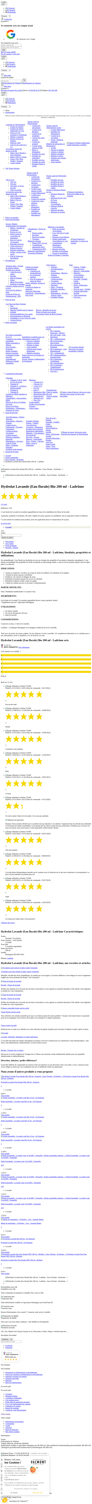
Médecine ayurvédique (56, 227)
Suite (71, 265)
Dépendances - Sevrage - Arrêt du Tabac (59, 294)
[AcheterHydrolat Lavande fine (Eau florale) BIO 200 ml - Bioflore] (46, 1256)
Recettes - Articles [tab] (11, 548)
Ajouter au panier (7, 537)
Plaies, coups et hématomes (31, 444)
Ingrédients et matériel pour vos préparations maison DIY (33, 338)
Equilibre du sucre (38, 154)
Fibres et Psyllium (12, 406)
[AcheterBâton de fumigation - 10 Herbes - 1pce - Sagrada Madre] (22, 1219)
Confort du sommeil (36, 143)
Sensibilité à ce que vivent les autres (23, 318)
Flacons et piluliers (57, 150)
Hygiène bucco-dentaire (34, 429)
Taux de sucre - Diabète (82, 289)
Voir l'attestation (24, 647)
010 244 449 (52, 90)
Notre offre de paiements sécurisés (17, 1402)
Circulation (55, 281)
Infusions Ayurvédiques (56, 203)
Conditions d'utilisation (13, 1398)
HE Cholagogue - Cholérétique (56, 360)
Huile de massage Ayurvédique (58, 230)
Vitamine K (14, 392)
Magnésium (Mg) (40, 394)
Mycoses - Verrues (32, 437)
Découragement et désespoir (20, 316)
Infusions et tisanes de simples (16, 1376)
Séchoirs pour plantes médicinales (58, 159)
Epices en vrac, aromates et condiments (18, 134)
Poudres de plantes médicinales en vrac (17, 130)
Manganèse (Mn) (40, 392)
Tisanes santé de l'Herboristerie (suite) (53, 127)
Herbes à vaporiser (16, 137)
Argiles (53, 148)
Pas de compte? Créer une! (10, 54)
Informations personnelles (14, 1422)
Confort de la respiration (36, 135)
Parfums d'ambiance (17, 250)
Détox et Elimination (36, 151)
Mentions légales (11, 1396)
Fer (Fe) (36, 388)
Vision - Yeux (50, 446)
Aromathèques (11, 359)
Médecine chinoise (34, 241)
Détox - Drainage (57, 287)
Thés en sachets (15, 190)
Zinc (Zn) (37, 400)
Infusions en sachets (58, 212)
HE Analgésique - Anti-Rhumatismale (58, 350)
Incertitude (14, 308)
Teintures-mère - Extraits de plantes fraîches (14, 267)
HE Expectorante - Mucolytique (57, 342)
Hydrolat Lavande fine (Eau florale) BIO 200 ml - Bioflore (22, 1260)
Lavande (8, 527)
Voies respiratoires (80, 295)
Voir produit (5, 1096)
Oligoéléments (51, 390)
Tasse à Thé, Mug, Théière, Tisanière (16, 160)
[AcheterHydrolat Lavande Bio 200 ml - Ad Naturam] (18, 1239)
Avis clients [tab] (9, 544)
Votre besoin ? (51, 265)
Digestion (54, 285)
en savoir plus (6, 523)
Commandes (9, 1424)
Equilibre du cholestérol (36, 157)
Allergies (54, 267)
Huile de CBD (15, 143)
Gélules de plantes (31, 267)
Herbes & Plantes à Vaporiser (58, 255)
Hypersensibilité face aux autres (21, 314)
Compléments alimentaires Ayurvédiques (57, 245)
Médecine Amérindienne (36, 251)
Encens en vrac (15, 232)
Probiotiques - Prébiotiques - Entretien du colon (16, 409)
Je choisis (14, 1493)
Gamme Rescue (15, 320)
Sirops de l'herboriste (32, 291)
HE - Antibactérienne (57, 339)
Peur (11, 306)
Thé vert (13, 182)
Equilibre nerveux (38, 160)
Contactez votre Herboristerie (15, 1410)
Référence (5, 508)
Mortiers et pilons (57, 156)
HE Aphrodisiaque (57, 363)
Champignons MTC (39, 249)
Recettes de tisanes (8, 90)
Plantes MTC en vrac (39, 243)
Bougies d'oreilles (58, 249)
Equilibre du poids (38, 162)
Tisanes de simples (16, 127)
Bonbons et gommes (17, 284)
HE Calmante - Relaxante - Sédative (57, 332)
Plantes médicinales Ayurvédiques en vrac (60, 240)
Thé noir (13, 184)
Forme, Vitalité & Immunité (57, 141)
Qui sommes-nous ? (12, 1400)
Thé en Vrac (10, 180)
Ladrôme (10, 958)
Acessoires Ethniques (35, 253)
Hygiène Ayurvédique (60, 251)
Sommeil (77, 283)
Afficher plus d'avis (8, 923)
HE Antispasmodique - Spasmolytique (58, 356)
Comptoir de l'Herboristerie (15, 125)
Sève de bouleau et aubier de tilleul (36, 280)
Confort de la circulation (55, 137)
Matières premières (57, 154)
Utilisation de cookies (13, 1406)
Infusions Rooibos (57, 210)
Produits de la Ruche (13, 270)
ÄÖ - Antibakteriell (57, 353)
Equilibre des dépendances (55, 133)
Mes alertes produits (12, 1432)
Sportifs (48, 432)
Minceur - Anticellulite (82, 271)
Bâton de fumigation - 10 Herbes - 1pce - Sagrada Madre (21, 1223)
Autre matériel (56, 162)
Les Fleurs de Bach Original (16, 304)
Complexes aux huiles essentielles (13, 340)
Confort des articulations (36, 127)
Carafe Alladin (15, 163)
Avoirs (7, 1426)
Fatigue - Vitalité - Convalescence (80, 268)
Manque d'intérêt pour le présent (21, 310)
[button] (4, 1500)
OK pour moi (37, 1493)
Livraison (8, 1394)
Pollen (12, 280)
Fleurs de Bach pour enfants (46, 312)
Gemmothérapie (31, 269)
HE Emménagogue (57, 369)
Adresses (8, 1428)
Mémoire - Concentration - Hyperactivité (79, 275)
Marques (8, 1381)
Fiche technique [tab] (11, 546)
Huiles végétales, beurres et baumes (12, 352)
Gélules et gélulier (57, 152)
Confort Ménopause (58, 130)
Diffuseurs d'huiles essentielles (12, 362)
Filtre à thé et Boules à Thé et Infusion (18, 154)
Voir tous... (77, 297)
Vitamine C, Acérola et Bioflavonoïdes (18, 387)
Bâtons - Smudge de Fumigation (17, 229)
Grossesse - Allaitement (34, 427)
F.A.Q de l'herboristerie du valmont (17, 1404)
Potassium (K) (39, 396)
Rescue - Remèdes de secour (46, 310)
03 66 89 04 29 (34, 90)
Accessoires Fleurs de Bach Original (49, 314)
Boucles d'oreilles (38, 237)
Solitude (13, 312)
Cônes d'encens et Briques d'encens (16, 247)
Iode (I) (36, 390)
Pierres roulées (37, 233)
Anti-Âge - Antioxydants (50, 443)
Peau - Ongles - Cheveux (35, 441)
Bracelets (35, 235)
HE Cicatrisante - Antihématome (56, 366)
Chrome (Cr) (38, 384)
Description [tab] (9, 542)
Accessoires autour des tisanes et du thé (14, 150)
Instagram (8, 1348)
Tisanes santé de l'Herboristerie (33, 123)
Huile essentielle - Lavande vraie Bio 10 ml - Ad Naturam (21, 1101)
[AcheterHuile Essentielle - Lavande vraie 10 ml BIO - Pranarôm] (46, 1158)
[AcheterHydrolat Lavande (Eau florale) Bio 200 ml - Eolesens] (46, 1078)
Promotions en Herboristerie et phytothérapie (21, 1372)
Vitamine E (14, 390)
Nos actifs (18, 90)
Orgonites (35, 239)
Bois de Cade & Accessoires (16, 241)
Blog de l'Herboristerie (13, 1383)
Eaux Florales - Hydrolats (11, 348)
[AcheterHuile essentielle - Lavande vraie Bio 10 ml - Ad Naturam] (22, 1098)
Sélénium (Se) (39, 398)
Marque (3, 958)
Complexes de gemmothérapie (35, 272)
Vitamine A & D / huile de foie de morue (18, 381)
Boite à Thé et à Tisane (18, 157)
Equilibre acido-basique (14, 449)
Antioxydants (34, 408)
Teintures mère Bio (12, 1378)
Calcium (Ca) (38, 382)
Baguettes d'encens (17, 244)
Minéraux (32, 380)
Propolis (13, 276)
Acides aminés (34, 402)
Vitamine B (14, 384)
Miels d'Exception (16, 282)
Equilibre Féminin (57, 297)
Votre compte (5, 1414)
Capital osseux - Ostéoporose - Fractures (14, 426)
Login (3, 50)
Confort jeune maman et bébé (37, 147)
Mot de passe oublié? (8, 52)
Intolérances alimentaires (34, 431)
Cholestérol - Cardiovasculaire (57, 278)
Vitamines (9, 378)
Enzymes (9, 404)
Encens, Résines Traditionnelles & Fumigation (16, 225)
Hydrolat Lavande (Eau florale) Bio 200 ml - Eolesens (20, 1082)
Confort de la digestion (36, 131)
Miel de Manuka (16, 278)
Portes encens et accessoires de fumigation (16, 236)
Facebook (8, 1346)
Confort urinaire (56, 283)
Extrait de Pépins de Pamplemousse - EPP (13, 295)
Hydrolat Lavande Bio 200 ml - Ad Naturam (16, 1243)
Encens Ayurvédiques (60, 253)
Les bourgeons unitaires (35, 276)
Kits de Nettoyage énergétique (16, 257)
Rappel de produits (12, 1408)
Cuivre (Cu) (38, 386)
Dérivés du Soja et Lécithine (16, 402)
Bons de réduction (11, 1430)
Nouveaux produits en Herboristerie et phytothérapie (24, 1374)
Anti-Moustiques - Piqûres (15, 417)
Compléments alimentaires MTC (38, 246)
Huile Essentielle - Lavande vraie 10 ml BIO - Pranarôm (21, 1161)
